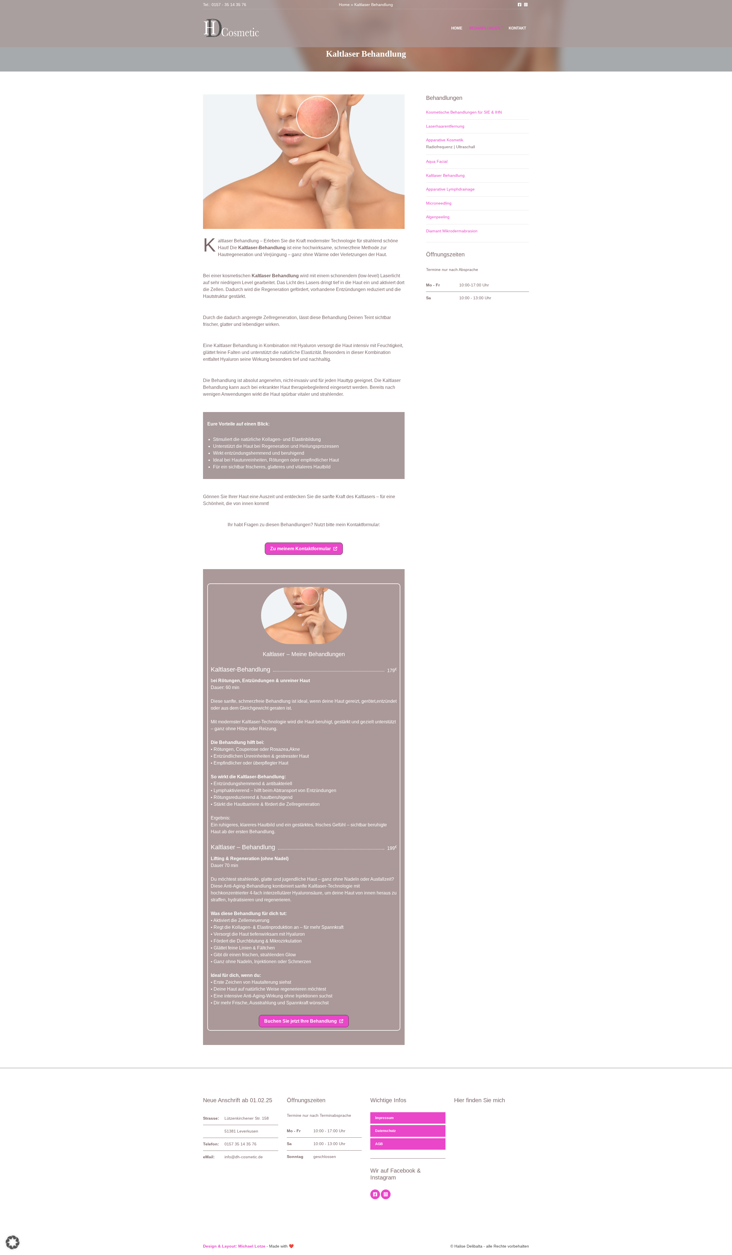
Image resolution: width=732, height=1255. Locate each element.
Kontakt (517, 28)
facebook (520, 5)
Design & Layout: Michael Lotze (234, 1246)
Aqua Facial (436, 161)
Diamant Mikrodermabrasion (452, 231)
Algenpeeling (437, 217)
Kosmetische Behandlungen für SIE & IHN (464, 112)
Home (344, 4)
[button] (304, 549)
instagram (526, 5)
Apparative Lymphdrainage (450, 189)
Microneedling (438, 203)
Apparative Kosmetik (444, 140)
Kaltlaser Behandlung (445, 175)
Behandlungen (484, 28)
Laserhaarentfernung (445, 126)
